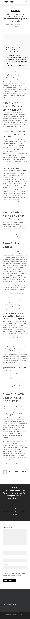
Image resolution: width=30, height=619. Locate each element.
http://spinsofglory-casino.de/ (14, 449)
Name (5, 550)
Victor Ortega (10, 24)
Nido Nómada (12, 604)
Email (4, 557)
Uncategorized (15, 10)
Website (5, 564)
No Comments (15, 26)
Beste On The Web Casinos (13, 55)
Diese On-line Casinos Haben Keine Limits (16, 65)
